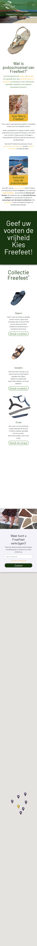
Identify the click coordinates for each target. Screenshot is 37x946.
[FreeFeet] (9, 5)
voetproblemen (19, 188)
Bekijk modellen (18, 333)
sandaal (30, 76)
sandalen (13, 148)
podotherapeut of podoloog (12, 146)
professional (8, 202)
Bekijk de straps (18, 442)
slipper (22, 76)
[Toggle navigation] (33, 5)
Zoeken (18, 565)
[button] (23, 809)
